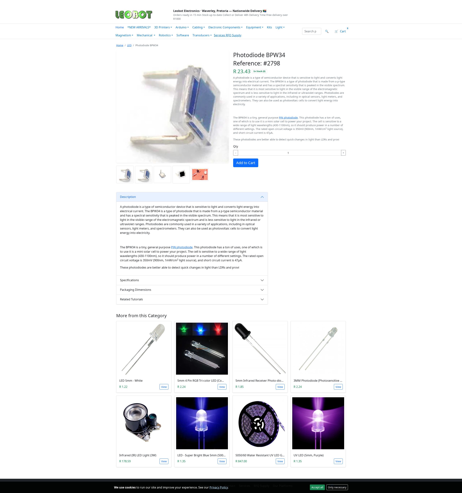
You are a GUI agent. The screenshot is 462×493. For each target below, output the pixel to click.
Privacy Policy (219, 487)
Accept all (317, 487)
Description (128, 197)
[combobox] (311, 31)
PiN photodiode (288, 117)
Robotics (165, 35)
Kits (269, 27)
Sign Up (342, 3)
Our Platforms (173, 3)
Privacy (192, 3)
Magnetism (123, 35)
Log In (326, 3)
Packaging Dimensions (135, 290)
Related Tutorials (131, 299)
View (164, 387)
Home (120, 27)
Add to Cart (245, 162)
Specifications (129, 280)
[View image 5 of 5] (200, 174)
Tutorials (121, 3)
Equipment (253, 27)
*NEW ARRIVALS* (139, 27)
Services (220, 35)
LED (129, 45)
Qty (235, 146)
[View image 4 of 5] (181, 174)
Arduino (181, 27)
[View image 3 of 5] (162, 174)
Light (279, 27)
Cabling (197, 27)
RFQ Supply (233, 35)
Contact (153, 3)
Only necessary (337, 487)
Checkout (309, 3)
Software (182, 35)
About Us (137, 3)
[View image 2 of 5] (143, 174)
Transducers (201, 35)
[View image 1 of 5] (125, 174)
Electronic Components (224, 27)
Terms (206, 3)
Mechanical (145, 35)
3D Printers (162, 27)
